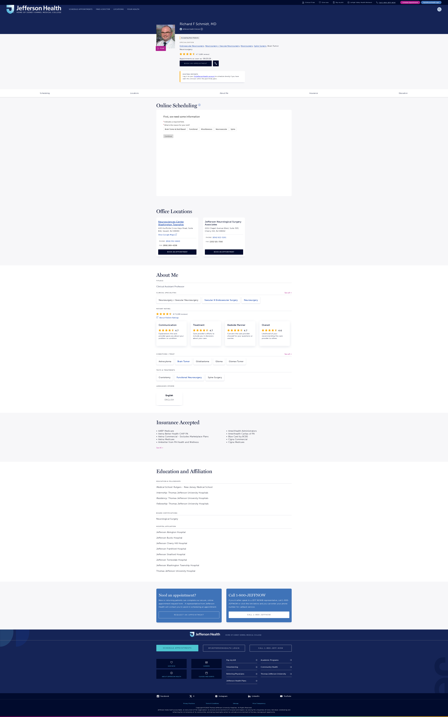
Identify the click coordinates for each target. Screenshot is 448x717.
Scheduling (65, 94)
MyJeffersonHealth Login (431, 2)
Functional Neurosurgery (189, 377)
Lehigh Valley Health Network (361, 2)
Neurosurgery (251, 300)
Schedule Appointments (410, 2)
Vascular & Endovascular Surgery (221, 300)
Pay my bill (339, 2)
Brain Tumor (183, 361)
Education (423, 94)
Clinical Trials (310, 2)
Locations (154, 94)
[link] (192, 46)
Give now (325, 2)
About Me (244, 94)
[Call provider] (216, 63)
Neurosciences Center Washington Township (171, 223)
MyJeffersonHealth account (204, 76)
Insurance (333, 94)
